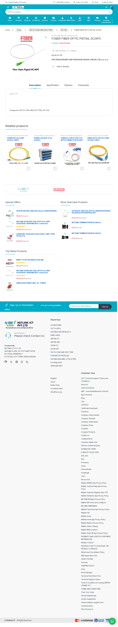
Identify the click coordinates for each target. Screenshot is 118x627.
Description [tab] (35, 85)
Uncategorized (56, 362)
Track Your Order (82, 2)
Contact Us (36, 20)
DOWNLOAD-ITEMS (88, 449)
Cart (82, 401)
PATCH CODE (11, 135)
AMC (80, 20)
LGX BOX (47, 135)
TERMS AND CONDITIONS (91, 589)
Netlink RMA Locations (89, 530)
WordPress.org (56, 392)
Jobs (83, 476)
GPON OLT (55, 345)
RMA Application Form (89, 556)
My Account (108, 2)
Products (19, 20)
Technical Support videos (90, 579)
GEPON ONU (55, 342)
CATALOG (84, 405)
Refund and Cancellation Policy (92, 552)
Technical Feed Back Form (91, 576)
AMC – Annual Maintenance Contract (94, 391)
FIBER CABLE (55, 335)
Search (109, 11)
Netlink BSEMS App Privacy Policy (93, 483)
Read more (28, 168)
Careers (53, 20)
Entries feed (55, 385)
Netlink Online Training (89, 526)
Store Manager (86, 572)
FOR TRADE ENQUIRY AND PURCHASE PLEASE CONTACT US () (80, 60)
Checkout (84, 412)
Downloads (62, 20)
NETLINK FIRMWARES (89, 506)
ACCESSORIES (38, 135)
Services (45, 20)
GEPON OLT (55, 339)
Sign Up (105, 307)
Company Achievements (106, 21)
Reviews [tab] (68, 85)
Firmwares (85, 462)
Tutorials (97, 20)
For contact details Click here (15, 2)
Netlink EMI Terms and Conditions (93, 502)
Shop (96, 2)
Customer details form (89, 442)
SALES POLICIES (87, 559)
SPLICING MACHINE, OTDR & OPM (63, 359)
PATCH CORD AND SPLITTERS (41, 30)
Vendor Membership (88, 596)
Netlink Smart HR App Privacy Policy (94, 533)
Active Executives (87, 388)
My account (85, 479)
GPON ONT (55, 349)
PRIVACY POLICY (87, 543)
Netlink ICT (10, 620)
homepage (85, 473)
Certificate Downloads (89, 408)
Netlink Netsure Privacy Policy (92, 523)
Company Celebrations (89, 422)
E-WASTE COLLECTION (89, 452)
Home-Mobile (86, 469)
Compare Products (88, 432)
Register (54, 378)
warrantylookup (87, 606)
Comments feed (56, 388)
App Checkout (86, 395)
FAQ (82, 459)
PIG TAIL (64, 30)
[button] (46, 37)
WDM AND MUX (56, 366)
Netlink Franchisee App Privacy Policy (95, 509)
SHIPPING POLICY (87, 566)
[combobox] (55, 11)
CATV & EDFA (56, 328)
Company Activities (88, 418)
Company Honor (87, 425)
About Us (27, 20)
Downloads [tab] (83, 85)
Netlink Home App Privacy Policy (93, 519)
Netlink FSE (85, 513)
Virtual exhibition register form (92, 602)
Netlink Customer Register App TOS (94, 492)
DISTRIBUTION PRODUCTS (61, 332)
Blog (88, 20)
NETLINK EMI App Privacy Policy (93, 499)
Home (10, 20)
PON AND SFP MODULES (60, 356)
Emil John (84, 456)
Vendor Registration (88, 599)
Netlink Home (86, 516)
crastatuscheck (86, 439)
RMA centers (71, 20)
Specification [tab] (53, 85)
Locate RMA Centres (62, 2)
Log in (53, 382)
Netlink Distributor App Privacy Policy (95, 496)
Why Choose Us (87, 609)
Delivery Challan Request (90, 445)
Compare (84, 429)
